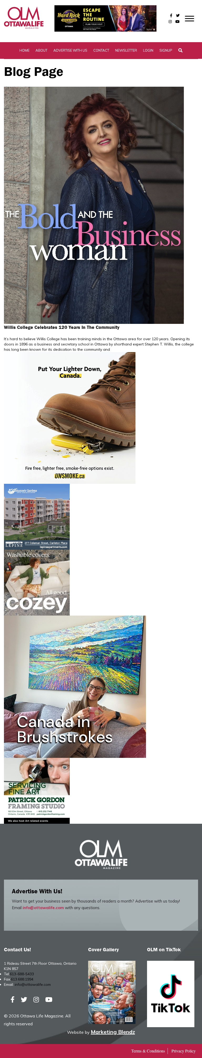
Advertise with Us (70, 50)
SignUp (165, 50)
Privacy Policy (183, 1051)
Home (24, 50)
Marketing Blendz (113, 1031)
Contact (101, 50)
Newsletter (126, 50)
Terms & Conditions (148, 1051)
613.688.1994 (22, 979)
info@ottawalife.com (43, 907)
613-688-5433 (22, 974)
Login (148, 50)
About (41, 50)
